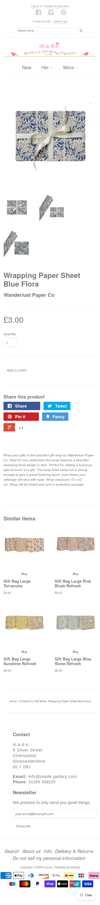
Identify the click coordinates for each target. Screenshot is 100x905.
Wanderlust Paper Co (28, 294)
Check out (60, 21)
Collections (26, 701)
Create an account (56, 6)
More (69, 67)
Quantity (9, 334)
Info (48, 851)
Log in (35, 6)
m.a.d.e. (48, 867)
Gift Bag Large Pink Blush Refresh (73, 583)
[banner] (50, 50)
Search (11, 851)
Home (13, 701)
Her (45, 67)
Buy (24, 574)
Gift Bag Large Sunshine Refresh (19, 661)
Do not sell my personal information (49, 858)
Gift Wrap (40, 701)
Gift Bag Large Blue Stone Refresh (73, 661)
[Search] (81, 30)
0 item (42, 21)
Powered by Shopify (67, 867)
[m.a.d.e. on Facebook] (39, 12)
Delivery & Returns (74, 851)
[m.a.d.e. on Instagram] (51, 12)
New (26, 67)
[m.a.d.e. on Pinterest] (64, 12)
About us (31, 851)
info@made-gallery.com (52, 776)
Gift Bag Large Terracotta (16, 583)
